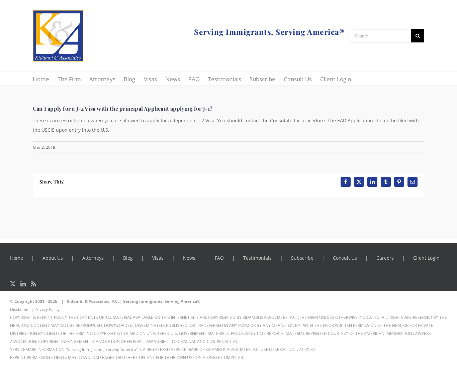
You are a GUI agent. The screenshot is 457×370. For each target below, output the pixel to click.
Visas (158, 258)
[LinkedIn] (23, 283)
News (189, 258)
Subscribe (302, 258)
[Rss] (33, 283)
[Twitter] (12, 283)
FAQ (219, 258)
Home (16, 258)
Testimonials (257, 258)
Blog (128, 258)
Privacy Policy (47, 309)
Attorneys (93, 258)
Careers (385, 258)
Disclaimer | (21, 309)
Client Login (426, 258)
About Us (52, 258)
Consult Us (345, 258)
